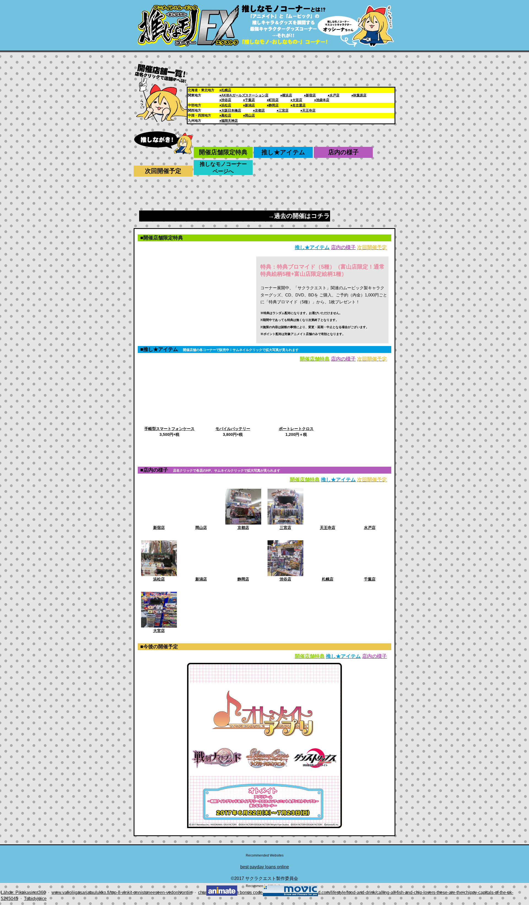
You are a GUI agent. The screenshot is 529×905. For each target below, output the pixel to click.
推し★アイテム (283, 152)
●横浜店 (286, 95)
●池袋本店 (321, 100)
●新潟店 (249, 105)
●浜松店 (225, 105)
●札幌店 (225, 90)
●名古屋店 (298, 105)
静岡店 (243, 579)
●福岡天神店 (228, 121)
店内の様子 (343, 152)
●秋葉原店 (358, 95)
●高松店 (225, 115)
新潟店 (201, 579)
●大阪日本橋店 (230, 110)
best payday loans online (264, 867)
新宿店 (159, 527)
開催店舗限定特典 (223, 152)
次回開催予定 (163, 171)
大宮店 (159, 630)
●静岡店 (273, 105)
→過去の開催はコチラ (299, 215)
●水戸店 (333, 95)
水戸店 (370, 527)
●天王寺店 (307, 110)
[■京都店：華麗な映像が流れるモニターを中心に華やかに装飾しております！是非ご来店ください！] (243, 523)
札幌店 (327, 579)
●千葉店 (249, 100)
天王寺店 (327, 527)
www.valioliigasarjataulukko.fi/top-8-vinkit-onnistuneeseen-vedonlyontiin (122, 892)
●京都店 (259, 110)
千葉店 (370, 579)
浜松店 (159, 579)
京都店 (243, 527)
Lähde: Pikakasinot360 (23, 892)
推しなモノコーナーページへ (223, 167)
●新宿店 (310, 95)
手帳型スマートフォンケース (169, 428)
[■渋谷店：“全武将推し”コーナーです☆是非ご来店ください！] (285, 574)
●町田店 (273, 100)
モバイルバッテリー (232, 428)
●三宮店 (282, 110)
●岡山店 (249, 115)
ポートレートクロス (296, 428)
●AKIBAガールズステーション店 (243, 95)
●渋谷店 (225, 100)
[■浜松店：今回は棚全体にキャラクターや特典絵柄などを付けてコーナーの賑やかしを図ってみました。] (159, 574)
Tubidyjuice (35, 898)
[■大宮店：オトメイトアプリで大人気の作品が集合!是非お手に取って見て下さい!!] (159, 626)
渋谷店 (285, 579)
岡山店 (201, 527)
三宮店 (285, 527)
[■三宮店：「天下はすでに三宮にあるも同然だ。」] (285, 523)
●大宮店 (296, 100)
